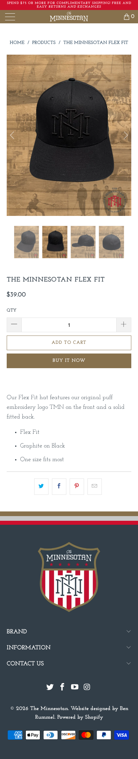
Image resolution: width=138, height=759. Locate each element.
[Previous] (13, 135)
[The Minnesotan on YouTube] (75, 688)
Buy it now (69, 360)
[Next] (125, 135)
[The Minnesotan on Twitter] (50, 688)
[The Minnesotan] (69, 16)
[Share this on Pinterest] (77, 486)
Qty (11, 310)
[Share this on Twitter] (41, 486)
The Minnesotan (49, 708)
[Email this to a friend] (94, 486)
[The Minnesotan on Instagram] (87, 688)
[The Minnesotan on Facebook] (63, 688)
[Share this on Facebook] (59, 486)
